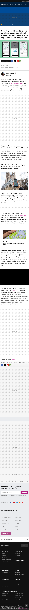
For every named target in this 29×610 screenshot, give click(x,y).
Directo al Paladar (6, 572)
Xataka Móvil (4, 555)
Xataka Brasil (4, 595)
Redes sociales (5, 523)
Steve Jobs (18, 24)
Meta (24, 24)
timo (3, 526)
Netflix (16, 526)
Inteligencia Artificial (20, 529)
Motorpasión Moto (19, 574)
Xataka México (5, 593)
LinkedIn (26, 502)
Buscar (27, 539)
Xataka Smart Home (6, 559)
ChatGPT (5, 24)
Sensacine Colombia (19, 597)
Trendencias (4, 581)
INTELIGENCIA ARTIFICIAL (16, 4)
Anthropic (11, 24)
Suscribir (24, 492)
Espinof (16, 565)
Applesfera (4, 557)
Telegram (17, 502)
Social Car (23, 215)
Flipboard (18, 61)
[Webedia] (25, 1)
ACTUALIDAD (4, 4)
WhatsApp (4, 529)
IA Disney (21, 481)
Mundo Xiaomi (5, 561)
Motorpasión (18, 572)
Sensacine (17, 562)
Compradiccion (5, 586)
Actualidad (9, 362)
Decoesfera (4, 584)
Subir (23, 545)
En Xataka (6, 240)
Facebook (12, 61)
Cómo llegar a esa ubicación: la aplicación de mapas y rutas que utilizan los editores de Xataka (14, 243)
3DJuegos (17, 553)
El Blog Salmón (18, 581)
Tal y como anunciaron (17, 83)
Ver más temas (6, 533)
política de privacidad (21, 495)
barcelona (22, 362)
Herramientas (18, 517)
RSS (20, 502)
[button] (11, 73)
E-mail (20, 61)
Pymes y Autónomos (19, 584)
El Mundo (14, 290)
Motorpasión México (19, 599)
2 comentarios (6, 61)
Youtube (14, 502)
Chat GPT (14, 481)
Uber (13, 359)
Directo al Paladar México (7, 599)
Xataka (3, 553)
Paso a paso (5, 514)
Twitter (15, 61)
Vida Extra (17, 555)
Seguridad (4, 520)
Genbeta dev (18, 520)
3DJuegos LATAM (19, 593)
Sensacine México (19, 595)
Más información (23, 608)
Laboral (17, 523)
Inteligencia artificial (6, 517)
